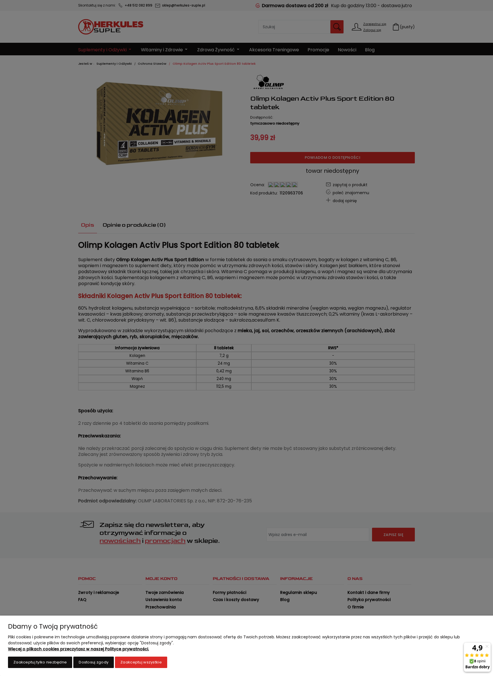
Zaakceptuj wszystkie (141, 662)
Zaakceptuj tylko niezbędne (40, 662)
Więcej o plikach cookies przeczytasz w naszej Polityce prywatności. (78, 649)
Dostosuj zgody (93, 662)
